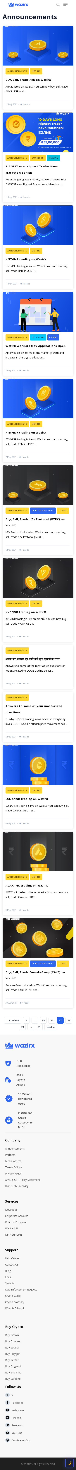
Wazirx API (11, 1228)
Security (10, 1283)
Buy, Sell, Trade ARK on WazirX (28, 79)
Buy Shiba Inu (13, 1372)
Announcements (15, 1148)
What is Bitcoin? (14, 1308)
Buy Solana (12, 1347)
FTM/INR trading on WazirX (26, 432)
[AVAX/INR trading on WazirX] (38, 873)
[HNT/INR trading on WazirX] (38, 247)
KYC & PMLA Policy (16, 1186)
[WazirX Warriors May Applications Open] (38, 334)
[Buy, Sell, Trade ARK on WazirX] (38, 68)
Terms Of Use (13, 1167)
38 (69, 1020)
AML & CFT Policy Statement (22, 1179)
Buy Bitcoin (12, 1335)
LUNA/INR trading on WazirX (27, 799)
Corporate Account (16, 1216)
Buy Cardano (13, 1378)
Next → (50, 1027)
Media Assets (13, 1161)
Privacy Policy (13, 1173)
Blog (8, 1271)
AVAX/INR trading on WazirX (27, 885)
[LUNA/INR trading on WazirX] (38, 787)
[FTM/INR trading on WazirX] (38, 420)
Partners (10, 1155)
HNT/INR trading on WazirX (26, 259)
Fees (8, 1277)
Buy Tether (11, 1360)
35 (43, 1020)
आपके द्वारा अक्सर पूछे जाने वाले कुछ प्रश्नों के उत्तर (33, 659)
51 (39, 1027)
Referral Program (15, 1222)
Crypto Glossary (14, 1302)
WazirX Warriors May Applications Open (35, 346)
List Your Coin (13, 1234)
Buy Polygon (12, 1353)
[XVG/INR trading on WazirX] (38, 600)
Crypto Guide (13, 1295)
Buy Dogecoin (13, 1366)
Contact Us (11, 1264)
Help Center (12, 1258)
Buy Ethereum (13, 1341)
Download (11, 1209)
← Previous (12, 1020)
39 (22, 1027)
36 (52, 1020)
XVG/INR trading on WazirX (26, 612)
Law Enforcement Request (21, 1289)
